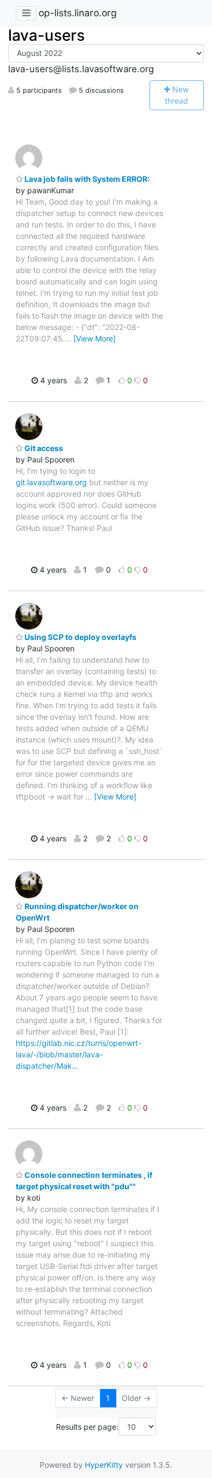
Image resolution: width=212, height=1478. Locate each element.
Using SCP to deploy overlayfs (79, 637)
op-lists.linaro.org (78, 12)
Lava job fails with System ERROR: (86, 178)
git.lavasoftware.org (51, 482)
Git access (43, 448)
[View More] (94, 338)
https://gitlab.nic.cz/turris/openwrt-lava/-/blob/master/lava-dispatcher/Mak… (78, 1054)
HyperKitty (104, 1464)
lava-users (46, 35)
